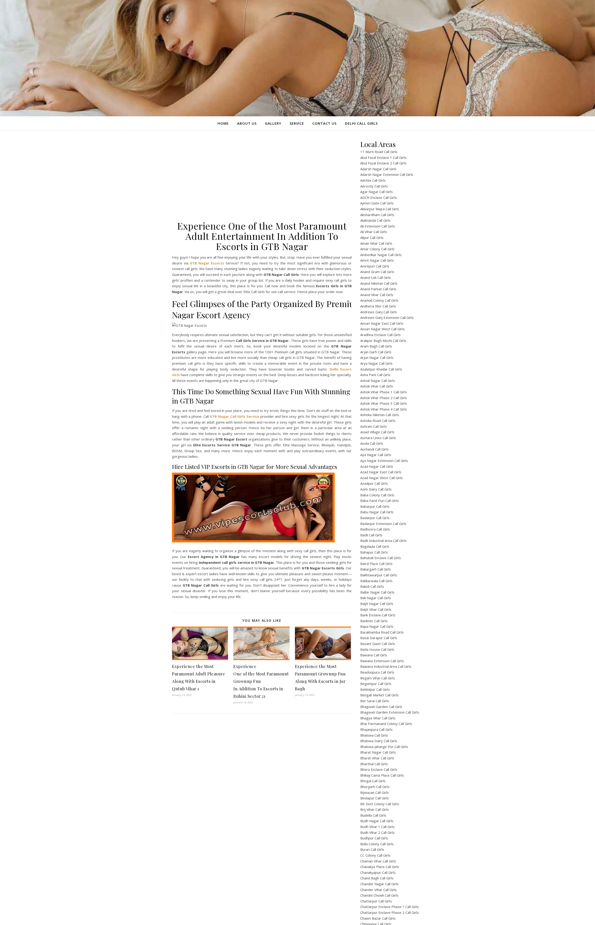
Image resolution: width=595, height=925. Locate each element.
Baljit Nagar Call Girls (376, 603)
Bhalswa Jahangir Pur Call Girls (384, 746)
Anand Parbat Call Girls (378, 289)
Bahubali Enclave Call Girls (380, 557)
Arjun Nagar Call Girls (376, 357)
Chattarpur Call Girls (376, 901)
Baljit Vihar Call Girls (375, 609)
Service (297, 123)
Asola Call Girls (371, 443)
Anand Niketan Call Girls (378, 283)
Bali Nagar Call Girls (375, 597)
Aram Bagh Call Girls (376, 346)
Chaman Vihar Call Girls (378, 861)
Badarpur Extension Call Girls (383, 523)
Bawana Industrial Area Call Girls (385, 666)
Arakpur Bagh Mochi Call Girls (383, 340)
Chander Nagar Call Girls (379, 884)
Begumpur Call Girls (375, 683)
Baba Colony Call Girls (377, 495)
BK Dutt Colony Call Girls (379, 803)
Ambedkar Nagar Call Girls (381, 254)
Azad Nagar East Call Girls (380, 472)
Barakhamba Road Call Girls (382, 632)
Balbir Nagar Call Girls (377, 592)
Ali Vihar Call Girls (373, 231)
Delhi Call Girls (361, 123)
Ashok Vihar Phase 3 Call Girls (383, 403)
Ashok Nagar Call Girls (377, 380)
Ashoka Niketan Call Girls (379, 414)
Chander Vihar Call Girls (378, 889)
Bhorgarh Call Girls (375, 786)
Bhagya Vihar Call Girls (377, 718)
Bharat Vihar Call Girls (377, 758)
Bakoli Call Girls (372, 586)
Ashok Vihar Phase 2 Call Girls (383, 397)
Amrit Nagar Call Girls (377, 260)
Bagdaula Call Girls (374, 546)
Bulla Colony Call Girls (377, 844)
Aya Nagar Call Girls (375, 454)
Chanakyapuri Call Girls (378, 872)
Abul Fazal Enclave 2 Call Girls (383, 163)
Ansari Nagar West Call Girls (382, 329)
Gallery (273, 123)
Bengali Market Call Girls (379, 695)
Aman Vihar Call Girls (376, 243)
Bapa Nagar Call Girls (376, 626)
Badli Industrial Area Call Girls (383, 540)
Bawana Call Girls (373, 655)
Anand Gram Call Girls (377, 271)
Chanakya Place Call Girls (379, 866)
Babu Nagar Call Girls (376, 512)
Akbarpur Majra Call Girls (379, 209)
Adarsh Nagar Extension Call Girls (386, 174)
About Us (247, 123)
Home (223, 123)
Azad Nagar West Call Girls (381, 477)
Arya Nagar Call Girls (376, 363)
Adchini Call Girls (373, 180)
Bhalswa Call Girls (374, 735)
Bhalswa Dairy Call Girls (378, 740)
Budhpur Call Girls (374, 838)
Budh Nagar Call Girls (376, 820)
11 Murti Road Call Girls (378, 151)
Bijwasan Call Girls (374, 792)
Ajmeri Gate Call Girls (377, 203)
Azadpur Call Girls (374, 483)
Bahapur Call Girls (374, 552)
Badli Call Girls (371, 535)
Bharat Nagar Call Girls (378, 752)
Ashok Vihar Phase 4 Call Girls (383, 409)
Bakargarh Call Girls (375, 569)
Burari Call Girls (372, 849)
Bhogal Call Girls (373, 780)
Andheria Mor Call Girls (378, 306)
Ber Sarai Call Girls (374, 700)
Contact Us (324, 123)
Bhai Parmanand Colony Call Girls (386, 723)
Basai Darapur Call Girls (378, 637)
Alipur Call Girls (371, 237)
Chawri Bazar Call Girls (378, 918)
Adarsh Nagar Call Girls (378, 169)
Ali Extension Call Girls (377, 226)
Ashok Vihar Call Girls (376, 386)
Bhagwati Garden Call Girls (381, 706)
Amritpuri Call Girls (374, 266)
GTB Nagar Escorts (207, 263)
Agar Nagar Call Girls (376, 191)
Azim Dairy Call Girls (376, 489)
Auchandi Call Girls (374, 449)
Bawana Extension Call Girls (382, 660)
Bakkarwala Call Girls (376, 580)
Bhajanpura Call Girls (376, 729)
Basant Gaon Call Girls (377, 643)
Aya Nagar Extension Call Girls (384, 460)
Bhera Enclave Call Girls (378, 769)
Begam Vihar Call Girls (377, 678)
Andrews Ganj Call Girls (378, 312)
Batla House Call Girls (377, 649)
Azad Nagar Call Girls (376, 466)
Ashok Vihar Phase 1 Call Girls (383, 392)
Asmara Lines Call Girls (378, 437)
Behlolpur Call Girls (375, 689)
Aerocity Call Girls (374, 186)
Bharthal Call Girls (374, 763)
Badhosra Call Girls (375, 529)
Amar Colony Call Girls (377, 249)
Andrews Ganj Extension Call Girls (387, 317)
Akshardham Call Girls (377, 214)
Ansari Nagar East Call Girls (381, 323)
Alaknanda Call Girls (375, 220)
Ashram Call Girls (373, 426)
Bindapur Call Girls (374, 798)
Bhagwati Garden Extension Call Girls (389, 712)
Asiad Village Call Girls (377, 432)
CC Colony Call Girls (375, 855)
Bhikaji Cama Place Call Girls (382, 775)
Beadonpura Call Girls (377, 672)
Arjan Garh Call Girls (375, 352)
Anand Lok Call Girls (375, 277)
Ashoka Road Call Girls (377, 420)
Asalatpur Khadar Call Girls (381, 369)
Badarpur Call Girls (375, 517)
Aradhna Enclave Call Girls (380, 334)
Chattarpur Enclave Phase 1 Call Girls (389, 906)
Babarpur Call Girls (375, 506)
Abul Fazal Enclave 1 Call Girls (383, 157)
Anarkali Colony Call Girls (379, 300)
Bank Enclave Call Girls (377, 615)
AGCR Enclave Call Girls (378, 197)
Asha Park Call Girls (375, 374)
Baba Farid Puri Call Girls (379, 500)
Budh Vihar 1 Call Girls (377, 826)
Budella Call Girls (373, 815)
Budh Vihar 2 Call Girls (377, 832)
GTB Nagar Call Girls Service (234, 416)
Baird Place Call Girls (376, 563)
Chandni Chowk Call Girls (379, 895)
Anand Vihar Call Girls (376, 294)
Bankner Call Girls (374, 620)
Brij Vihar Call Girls (374, 809)
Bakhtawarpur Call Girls (378, 575)
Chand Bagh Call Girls (376, 878)
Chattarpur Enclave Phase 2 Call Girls (389, 912)
